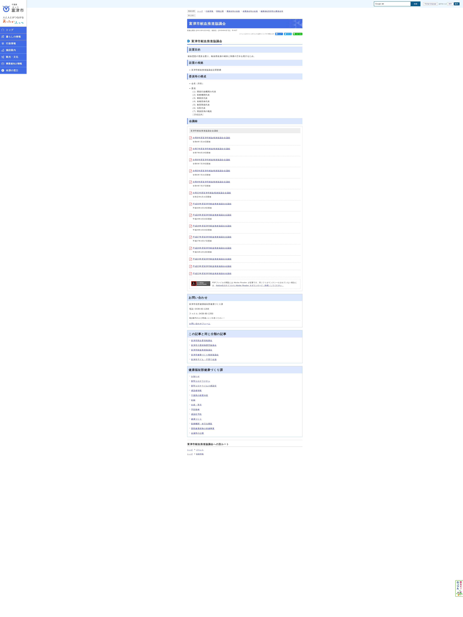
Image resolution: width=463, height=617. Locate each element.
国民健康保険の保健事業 (202, 428)
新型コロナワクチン (200, 381)
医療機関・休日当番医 (201, 424)
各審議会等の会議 (250, 11)
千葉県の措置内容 (199, 395)
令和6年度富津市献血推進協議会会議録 (211, 160)
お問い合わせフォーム (199, 324)
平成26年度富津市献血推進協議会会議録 (212, 248)
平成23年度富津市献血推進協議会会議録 (212, 266)
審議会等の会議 (233, 11)
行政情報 (209, 11)
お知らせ (195, 376)
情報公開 (220, 11)
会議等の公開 (197, 433)
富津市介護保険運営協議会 (204, 345)
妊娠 (193, 400)
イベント (200, 450)
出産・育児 (196, 405)
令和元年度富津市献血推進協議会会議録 (212, 193)
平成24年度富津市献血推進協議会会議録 (212, 259)
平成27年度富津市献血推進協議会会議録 (212, 237)
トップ (200, 11)
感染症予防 (196, 414)
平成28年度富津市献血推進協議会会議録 (212, 226)
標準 (450, 4)
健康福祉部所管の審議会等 (272, 11)
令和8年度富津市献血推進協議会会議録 (211, 138)
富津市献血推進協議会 (201, 350)
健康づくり (196, 419)
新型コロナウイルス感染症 (204, 386)
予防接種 (195, 410)
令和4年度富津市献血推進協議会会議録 (211, 182)
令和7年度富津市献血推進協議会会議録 (211, 149)
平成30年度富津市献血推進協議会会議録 (212, 204)
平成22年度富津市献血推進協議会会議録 (212, 274)
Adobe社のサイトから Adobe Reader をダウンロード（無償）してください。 (250, 285)
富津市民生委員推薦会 (201, 341)
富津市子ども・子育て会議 (204, 360)
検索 (415, 4)
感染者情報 (196, 391)
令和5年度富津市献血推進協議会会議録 (211, 171)
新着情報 (200, 454)
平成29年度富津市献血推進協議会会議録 (212, 215)
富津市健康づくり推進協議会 (205, 355)
